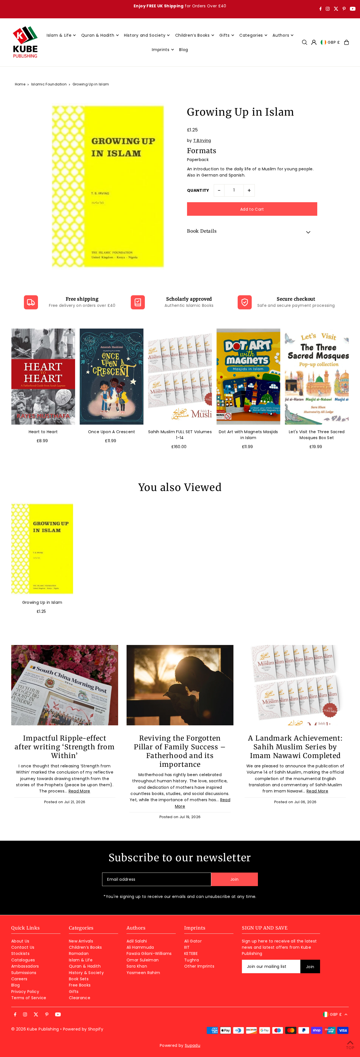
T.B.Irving (202, 141)
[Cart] (346, 42)
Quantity (198, 190)
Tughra (191, 960)
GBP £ (334, 42)
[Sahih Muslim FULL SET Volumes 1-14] (180, 377)
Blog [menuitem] (183, 49)
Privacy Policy (25, 991)
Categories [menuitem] (251, 35)
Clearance (79, 998)
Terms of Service (28, 998)
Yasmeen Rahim (143, 972)
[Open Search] (304, 42)
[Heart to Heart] (43, 377)
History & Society (86, 972)
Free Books (80, 985)
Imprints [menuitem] (161, 49)
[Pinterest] (344, 9)
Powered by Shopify (83, 1029)
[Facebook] (321, 9)
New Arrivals (81, 941)
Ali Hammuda (140, 947)
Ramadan (79, 953)
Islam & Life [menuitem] (59, 35)
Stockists (20, 953)
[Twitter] (336, 9)
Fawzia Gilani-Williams (149, 953)
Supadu (192, 1045)
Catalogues (23, 960)
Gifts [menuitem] (224, 35)
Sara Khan (137, 966)
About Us (20, 941)
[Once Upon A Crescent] (111, 377)
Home (20, 84)
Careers (19, 979)
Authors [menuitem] (281, 35)
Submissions (24, 972)
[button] (252, 231)
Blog (15, 985)
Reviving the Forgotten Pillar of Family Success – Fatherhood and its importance (180, 751)
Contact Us (23, 947)
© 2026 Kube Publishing (35, 1029)
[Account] (313, 42)
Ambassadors (25, 966)
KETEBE (191, 953)
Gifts (74, 991)
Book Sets (79, 979)
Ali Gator (193, 941)
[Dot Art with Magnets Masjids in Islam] (248, 377)
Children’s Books (85, 947)
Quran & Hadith (85, 966)
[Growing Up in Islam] (42, 548)
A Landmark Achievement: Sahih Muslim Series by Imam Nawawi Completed (295, 747)
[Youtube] (353, 9)
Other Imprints (199, 966)
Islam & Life (81, 960)
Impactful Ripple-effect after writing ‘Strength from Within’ (65, 747)
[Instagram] (328, 9)
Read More (79, 791)
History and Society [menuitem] (144, 35)
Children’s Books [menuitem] (192, 35)
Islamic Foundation (49, 84)
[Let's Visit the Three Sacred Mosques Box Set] (317, 377)
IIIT (187, 947)
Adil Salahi (137, 941)
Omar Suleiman (143, 960)
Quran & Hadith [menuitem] (97, 35)
